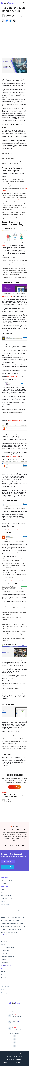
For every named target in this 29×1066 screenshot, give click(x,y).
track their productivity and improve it (12, 199)
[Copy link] (3, 20)
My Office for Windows (13, 456)
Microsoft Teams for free (13, 701)
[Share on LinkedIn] (10, 20)
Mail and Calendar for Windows (15, 529)
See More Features (6, 934)
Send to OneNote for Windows (15, 420)
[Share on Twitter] (14, 20)
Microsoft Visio (5, 721)
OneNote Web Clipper (7, 296)
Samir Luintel (10, 15)
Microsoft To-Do (6, 245)
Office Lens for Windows (13, 580)
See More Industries (6, 965)
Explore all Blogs (14, 787)
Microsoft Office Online (8, 473)
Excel (8, 102)
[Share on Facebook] (6, 20)
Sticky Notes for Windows (14, 376)
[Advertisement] (14, 39)
